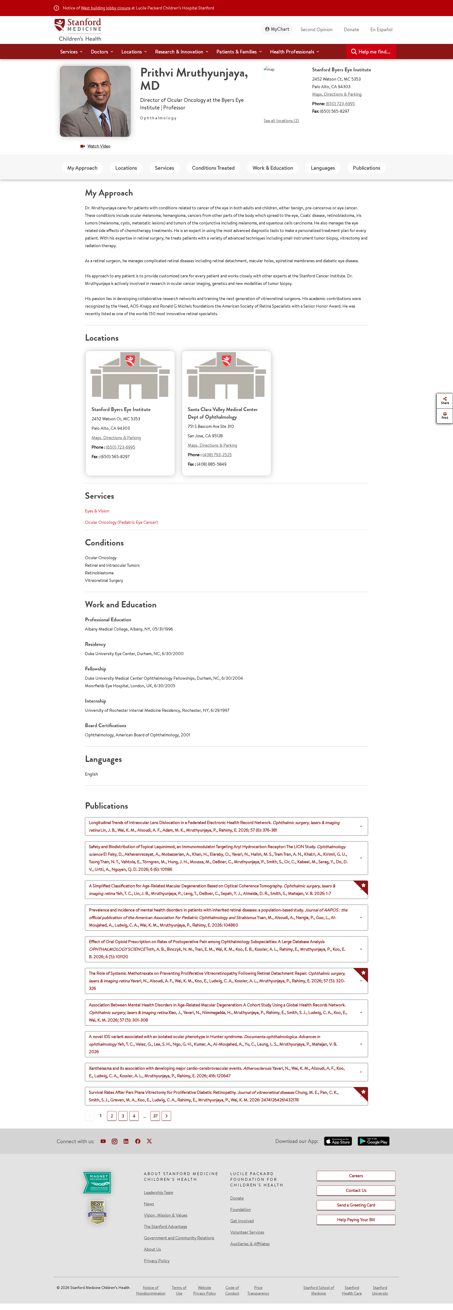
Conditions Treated (213, 167)
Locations (126, 167)
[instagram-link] (114, 1142)
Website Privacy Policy (204, 1290)
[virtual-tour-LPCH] (103, 1142)
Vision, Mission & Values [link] (165, 1215)
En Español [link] (381, 29)
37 (155, 1116)
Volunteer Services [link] (247, 1232)
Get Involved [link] (242, 1221)
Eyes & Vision (97, 511)
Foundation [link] (240, 1209)
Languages (323, 167)
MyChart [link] (280, 29)
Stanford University (380, 1290)
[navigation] (226, 51)
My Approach (82, 167)
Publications (366, 167)
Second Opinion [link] (317, 29)
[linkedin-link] (126, 1142)
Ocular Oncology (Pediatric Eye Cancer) (121, 522)
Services (164, 167)
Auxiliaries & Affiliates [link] (250, 1244)
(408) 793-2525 (217, 455)
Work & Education (273, 167)
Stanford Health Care (352, 1290)
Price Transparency (258, 1290)
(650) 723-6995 (340, 104)
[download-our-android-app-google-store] (374, 1141)
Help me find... (374, 51)
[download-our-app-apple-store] (338, 1141)
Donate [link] (351, 29)
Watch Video (99, 146)
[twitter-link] (149, 1142)
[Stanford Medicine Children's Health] (77, 29)
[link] (383, 29)
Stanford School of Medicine (318, 1290)
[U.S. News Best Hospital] (97, 1212)
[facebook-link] (138, 1142)
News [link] (149, 1204)
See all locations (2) (281, 121)
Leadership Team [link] (158, 1192)
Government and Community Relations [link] (179, 1238)
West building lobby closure (105, 8)
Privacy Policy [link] (157, 1261)
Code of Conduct (232, 1290)
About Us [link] (152, 1249)
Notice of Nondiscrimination (150, 1290)
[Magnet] (97, 1182)
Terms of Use (179, 1290)
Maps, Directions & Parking (336, 94)
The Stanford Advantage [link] (165, 1226)
